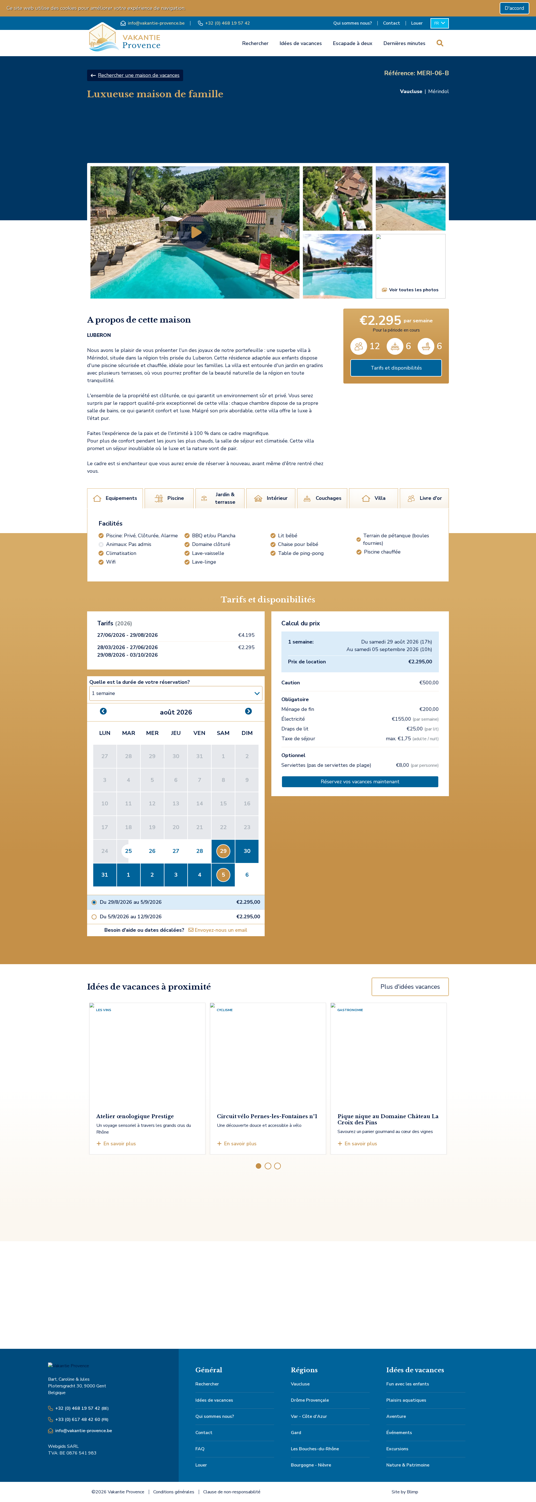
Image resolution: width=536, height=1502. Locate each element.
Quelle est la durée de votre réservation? (139, 682)
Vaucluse (300, 1384)
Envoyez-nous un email (220, 930)
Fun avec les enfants (407, 1384)
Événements (399, 1433)
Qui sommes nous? (352, 23)
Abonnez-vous (355, 1311)
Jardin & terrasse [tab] (225, 498)
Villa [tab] (380, 498)
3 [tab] (277, 1166)
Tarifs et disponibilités (396, 368)
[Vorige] (80, 1058)
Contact (391, 23)
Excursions (397, 1449)
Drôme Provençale (310, 1400)
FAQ (200, 1449)
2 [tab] (268, 1166)
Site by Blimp (405, 1492)
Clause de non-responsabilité (231, 1492)
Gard (296, 1433)
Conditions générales (173, 1492)
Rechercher (255, 43)
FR (437, 23)
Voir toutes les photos (414, 290)
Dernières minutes (404, 43)
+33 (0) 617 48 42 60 (82, 1419)
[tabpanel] (268, 545)
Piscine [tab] (176, 498)
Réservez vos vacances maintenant (360, 781)
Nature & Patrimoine (407, 1465)
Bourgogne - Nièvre (311, 1465)
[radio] (176, 902)
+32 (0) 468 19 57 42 (227, 23)
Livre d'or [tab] (431, 498)
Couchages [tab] (328, 498)
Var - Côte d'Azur (309, 1416)
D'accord (514, 8)
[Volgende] (456, 1058)
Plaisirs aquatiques (406, 1400)
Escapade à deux (352, 43)
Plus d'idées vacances (410, 987)
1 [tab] (258, 1166)
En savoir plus (120, 1143)
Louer (417, 23)
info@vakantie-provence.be (156, 23)
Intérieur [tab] (277, 498)
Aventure (396, 1416)
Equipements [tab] (121, 498)
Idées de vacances (301, 43)
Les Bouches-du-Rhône (315, 1449)
